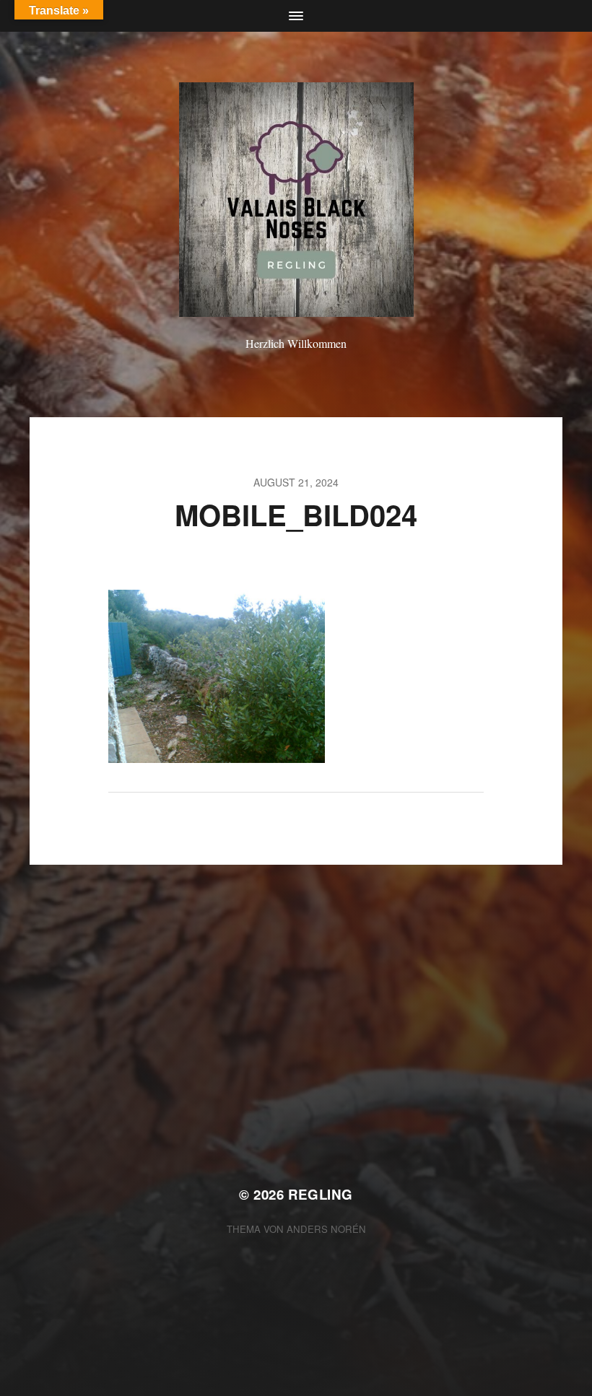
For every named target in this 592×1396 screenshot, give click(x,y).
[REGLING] (296, 199)
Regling (320, 1194)
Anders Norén (326, 1229)
